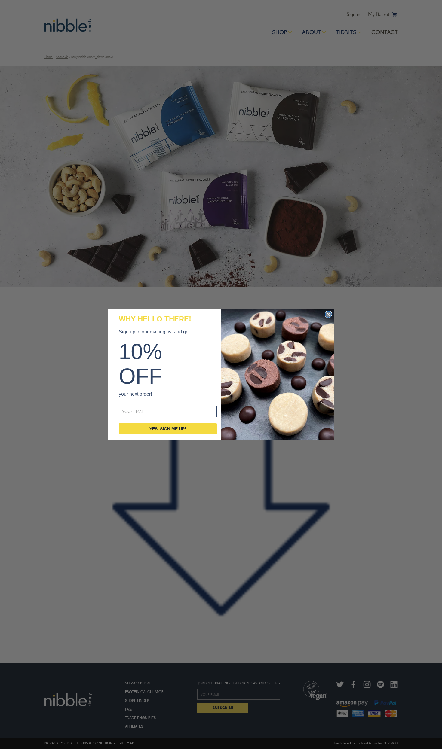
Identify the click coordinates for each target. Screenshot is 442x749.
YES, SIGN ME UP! (167, 428)
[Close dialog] (328, 314)
